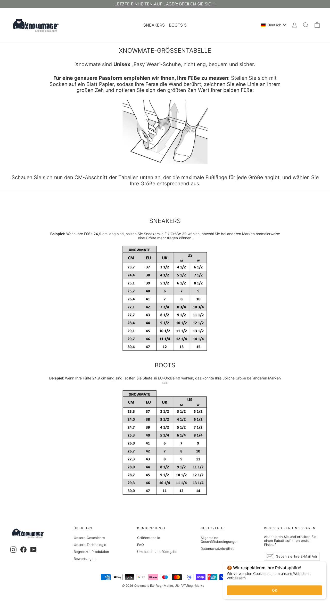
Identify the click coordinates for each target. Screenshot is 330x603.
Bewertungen (85, 559)
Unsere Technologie (90, 545)
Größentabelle (148, 538)
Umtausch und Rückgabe (157, 552)
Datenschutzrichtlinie (218, 548)
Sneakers (154, 25)
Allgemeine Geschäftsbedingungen (219, 540)
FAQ (140, 545)
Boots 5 (178, 25)
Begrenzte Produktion (91, 552)
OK (274, 590)
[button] (273, 25)
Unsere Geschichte (89, 538)
